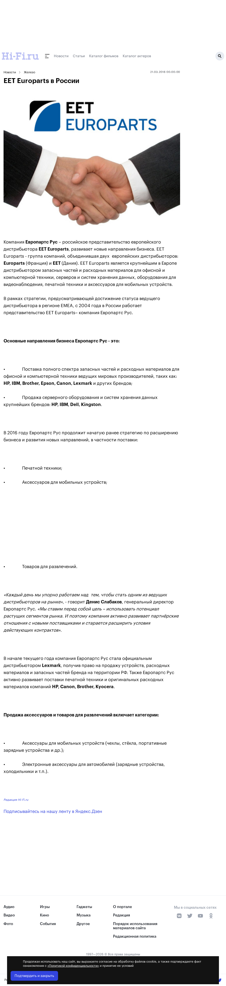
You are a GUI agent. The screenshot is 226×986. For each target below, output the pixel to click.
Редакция (121, 915)
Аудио (9, 907)
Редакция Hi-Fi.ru (16, 799)
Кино (44, 915)
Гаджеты (84, 907)
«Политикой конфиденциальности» (73, 965)
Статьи (79, 56)
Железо (29, 72)
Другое (83, 924)
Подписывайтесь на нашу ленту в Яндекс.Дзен (53, 811)
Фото (8, 924)
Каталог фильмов (103, 56)
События (48, 924)
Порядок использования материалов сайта (135, 926)
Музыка (83, 915)
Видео (9, 915)
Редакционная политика (134, 936)
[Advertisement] (92, 525)
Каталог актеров (137, 56)
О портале (122, 907)
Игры (45, 907)
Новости (61, 56)
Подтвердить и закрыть (34, 976)
